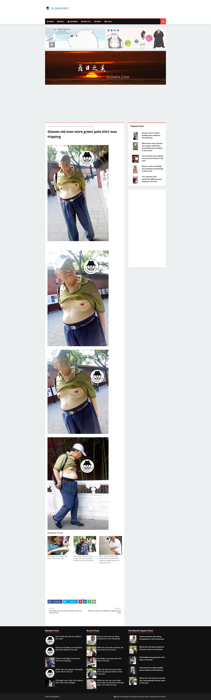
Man (54, 126)
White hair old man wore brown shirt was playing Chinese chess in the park (83, 558)
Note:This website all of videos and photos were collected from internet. (141, 697)
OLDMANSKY (54, 697)
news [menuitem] (98, 21)
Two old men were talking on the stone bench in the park (152, 158)
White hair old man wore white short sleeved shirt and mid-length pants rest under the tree (109, 559)
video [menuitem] (61, 21)
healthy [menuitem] (86, 21)
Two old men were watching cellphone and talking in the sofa (152, 179)
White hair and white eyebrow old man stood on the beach (151, 648)
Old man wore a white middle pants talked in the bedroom (151, 135)
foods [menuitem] (109, 21)
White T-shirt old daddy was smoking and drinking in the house (152, 168)
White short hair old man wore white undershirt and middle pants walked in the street (152, 147)
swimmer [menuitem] (73, 21)
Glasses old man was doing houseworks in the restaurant (151, 637)
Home (49, 126)
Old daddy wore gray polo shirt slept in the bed (57, 557)
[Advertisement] (105, 104)
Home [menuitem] (51, 21)
